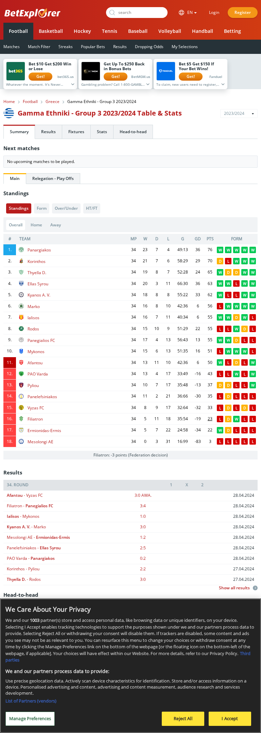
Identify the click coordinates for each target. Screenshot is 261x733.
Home (9, 101)
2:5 (143, 548)
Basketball (51, 31)
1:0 (143, 516)
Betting (232, 31)
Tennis (109, 31)
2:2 (143, 569)
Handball (202, 31)
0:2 (143, 558)
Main (15, 178)
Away (55, 225)
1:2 (143, 537)
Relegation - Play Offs (53, 178)
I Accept (230, 718)
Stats (102, 132)
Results (120, 46)
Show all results (235, 588)
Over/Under (66, 208)
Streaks (65, 46)
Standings (19, 208)
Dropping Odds (149, 46)
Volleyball (169, 31)
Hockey (82, 31)
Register (242, 12)
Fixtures (76, 132)
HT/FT (92, 208)
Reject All (183, 718)
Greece (52, 101)
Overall (15, 225)
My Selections (185, 46)
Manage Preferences (30, 718)
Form (42, 208)
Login (214, 12)
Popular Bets (93, 46)
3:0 (143, 495)
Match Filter (39, 46)
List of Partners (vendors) (30, 701)
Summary (19, 132)
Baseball (137, 31)
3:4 (143, 506)
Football (18, 31)
